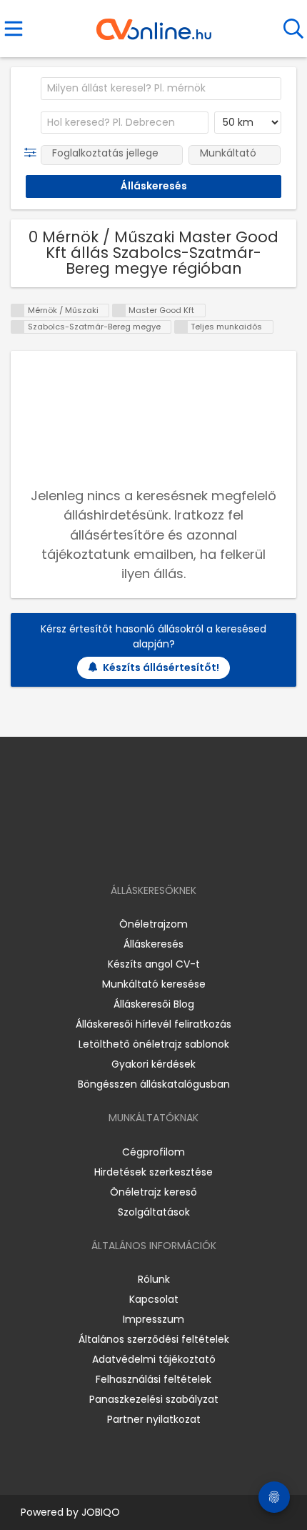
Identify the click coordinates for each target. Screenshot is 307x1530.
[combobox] (161, 88)
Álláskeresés (153, 944)
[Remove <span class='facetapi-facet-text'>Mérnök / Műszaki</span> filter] (17, 310)
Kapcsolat (153, 1299)
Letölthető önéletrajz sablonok (154, 1044)
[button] (33, 153)
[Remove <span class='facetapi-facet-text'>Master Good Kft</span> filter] (119, 310)
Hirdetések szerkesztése (153, 1172)
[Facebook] (121, 849)
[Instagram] (144, 849)
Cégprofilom (153, 1152)
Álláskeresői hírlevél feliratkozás (153, 1024)
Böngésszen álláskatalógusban (154, 1084)
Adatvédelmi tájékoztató (154, 1359)
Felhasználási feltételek (153, 1379)
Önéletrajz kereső (153, 1192)
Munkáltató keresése (154, 984)
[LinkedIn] (168, 849)
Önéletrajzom (153, 924)
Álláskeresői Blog (154, 1004)
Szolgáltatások (154, 1212)
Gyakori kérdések (153, 1064)
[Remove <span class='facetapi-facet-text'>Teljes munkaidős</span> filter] (181, 327)
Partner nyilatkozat (154, 1419)
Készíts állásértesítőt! (161, 667)
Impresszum (153, 1319)
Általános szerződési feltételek (154, 1339)
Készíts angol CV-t (154, 964)
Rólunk (154, 1279)
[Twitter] (189, 849)
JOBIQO (100, 1512)
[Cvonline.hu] (153, 24)
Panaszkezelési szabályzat (153, 1399)
